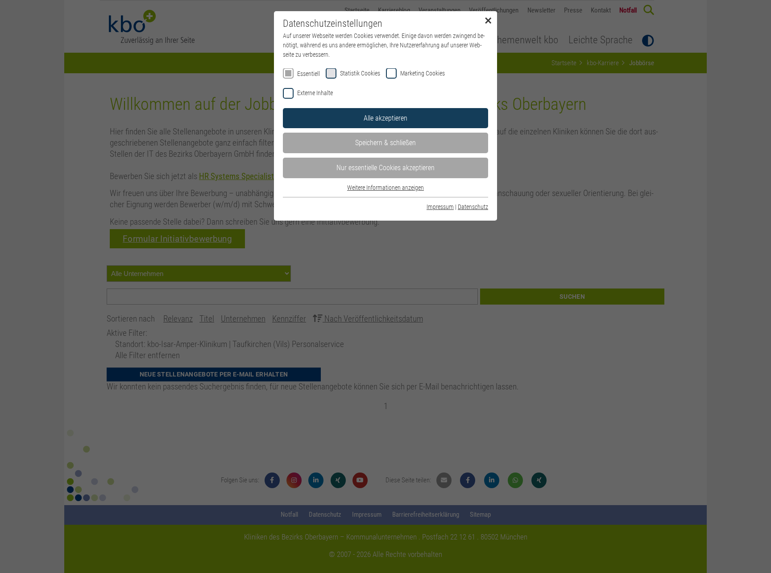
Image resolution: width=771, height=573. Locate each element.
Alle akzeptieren (385, 118)
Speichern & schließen (385, 142)
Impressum (440, 206)
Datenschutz (473, 206)
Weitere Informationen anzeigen (385, 187)
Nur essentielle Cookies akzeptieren (385, 167)
